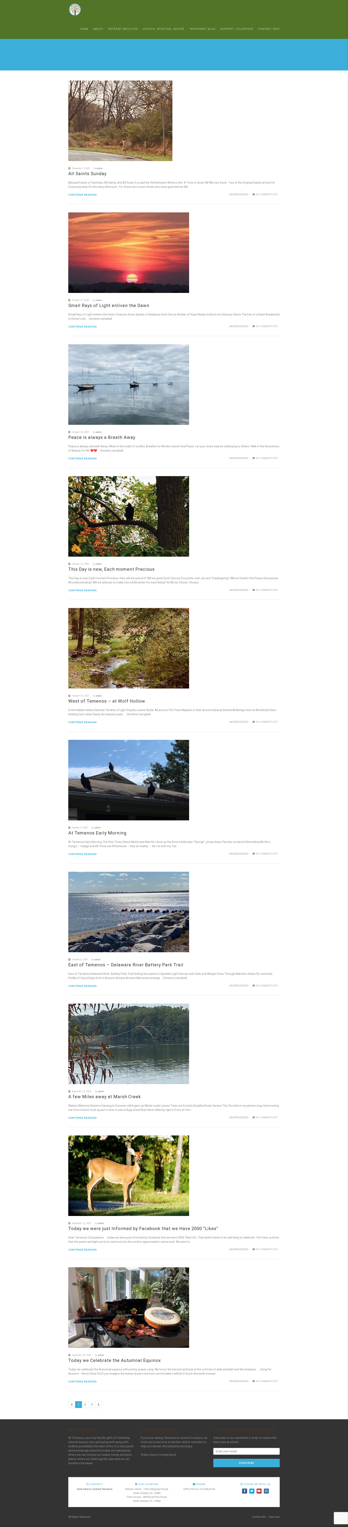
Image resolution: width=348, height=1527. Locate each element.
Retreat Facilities (123, 29)
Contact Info (269, 29)
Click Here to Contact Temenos (94, 1489)
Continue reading (82, 194)
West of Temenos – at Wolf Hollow (106, 701)
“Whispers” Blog (202, 29)
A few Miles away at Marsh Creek (104, 1096)
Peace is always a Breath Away (101, 437)
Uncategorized (239, 194)
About (98, 29)
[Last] (98, 1404)
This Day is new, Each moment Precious (111, 569)
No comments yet (267, 194)
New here (274, 1517)
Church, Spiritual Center (163, 29)
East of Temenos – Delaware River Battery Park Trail (125, 964)
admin (99, 168)
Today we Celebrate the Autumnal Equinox (114, 1360)
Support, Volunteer (237, 29)
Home (84, 29)
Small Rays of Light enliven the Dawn (108, 305)
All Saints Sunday (87, 173)
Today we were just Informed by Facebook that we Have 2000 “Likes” (143, 1228)
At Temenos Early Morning (97, 832)
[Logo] (88, 9)
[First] (71, 1404)
